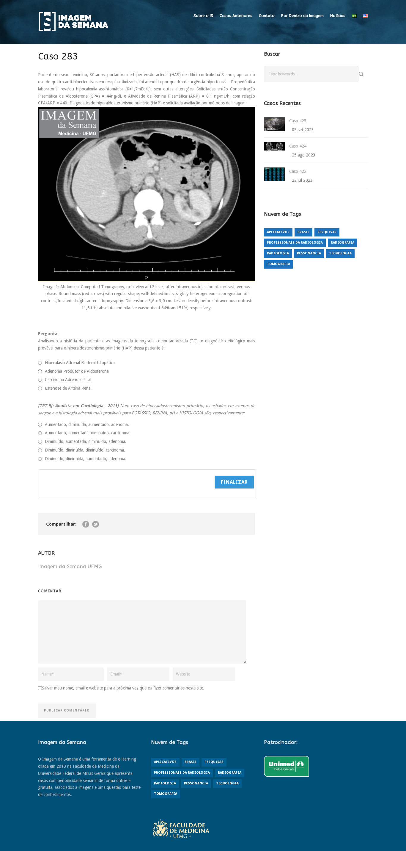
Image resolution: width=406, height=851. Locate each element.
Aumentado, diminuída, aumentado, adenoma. (87, 424)
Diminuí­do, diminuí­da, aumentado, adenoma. (85, 458)
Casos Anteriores (236, 15)
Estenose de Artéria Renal (68, 388)
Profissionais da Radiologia (295, 243)
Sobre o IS (203, 15)
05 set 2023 (303, 129)
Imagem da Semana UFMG (70, 566)
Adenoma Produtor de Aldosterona (77, 371)
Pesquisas (326, 232)
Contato (267, 15)
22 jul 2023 (302, 180)
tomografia (278, 264)
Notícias (337, 15)
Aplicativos (278, 232)
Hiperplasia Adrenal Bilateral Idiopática (80, 362)
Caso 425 (297, 120)
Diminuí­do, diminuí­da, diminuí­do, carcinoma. (85, 450)
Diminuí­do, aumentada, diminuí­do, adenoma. (85, 441)
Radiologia (278, 253)
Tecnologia (340, 253)
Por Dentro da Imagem (302, 15)
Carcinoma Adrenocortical (68, 379)
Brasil (303, 232)
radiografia (342, 243)
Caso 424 (297, 146)
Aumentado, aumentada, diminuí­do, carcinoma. (87, 432)
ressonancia (309, 253)
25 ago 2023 (303, 155)
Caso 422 (297, 171)
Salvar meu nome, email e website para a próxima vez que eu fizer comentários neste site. (123, 688)
